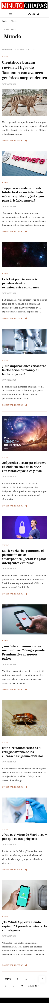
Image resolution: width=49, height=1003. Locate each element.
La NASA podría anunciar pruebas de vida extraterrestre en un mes (20, 283)
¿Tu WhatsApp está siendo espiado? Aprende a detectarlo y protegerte (24, 926)
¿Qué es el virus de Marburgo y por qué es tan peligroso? (24, 837)
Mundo (5, 56)
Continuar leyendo (12, 141)
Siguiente (32, 986)
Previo (8, 979)
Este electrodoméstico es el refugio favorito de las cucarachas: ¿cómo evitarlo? (22, 752)
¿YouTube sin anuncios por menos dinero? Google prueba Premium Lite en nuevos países (24, 652)
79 (23, 986)
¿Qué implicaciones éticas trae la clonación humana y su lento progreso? (24, 370)
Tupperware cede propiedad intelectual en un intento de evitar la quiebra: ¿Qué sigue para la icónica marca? (23, 194)
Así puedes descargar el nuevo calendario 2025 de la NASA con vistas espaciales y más (24, 467)
